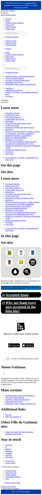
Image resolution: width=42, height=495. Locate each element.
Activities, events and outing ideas (17, 80)
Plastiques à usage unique (14, 140)
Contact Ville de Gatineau (14, 23)
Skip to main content (8, 15)
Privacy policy (10, 463)
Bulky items (9, 121)
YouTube (8, 455)
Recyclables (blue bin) (13, 117)
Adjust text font (10, 43)
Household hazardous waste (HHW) (18, 136)
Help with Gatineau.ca (13, 417)
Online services (10, 27)
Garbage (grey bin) (12, 115)
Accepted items (17, 295)
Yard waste (9, 154)
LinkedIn (8, 453)
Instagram (8, 451)
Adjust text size (10, 41)
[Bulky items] (21, 262)
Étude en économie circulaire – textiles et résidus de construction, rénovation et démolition (22, 132)
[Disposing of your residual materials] (26, 271)
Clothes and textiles (12, 125)
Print (7, 479)
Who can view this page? (21, 492)
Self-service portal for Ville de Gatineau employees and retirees (19, 433)
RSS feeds (9, 457)
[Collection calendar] (32, 262)
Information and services (14, 82)
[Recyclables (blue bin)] (32, 252)
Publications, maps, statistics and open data (20, 84)
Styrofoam (9, 96)
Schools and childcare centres (15, 150)
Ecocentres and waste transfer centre (18, 123)
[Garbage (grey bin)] (21, 252)
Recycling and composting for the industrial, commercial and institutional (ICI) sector (21, 143)
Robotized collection (12, 113)
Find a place (9, 25)
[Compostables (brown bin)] (9, 262)
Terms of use (9, 461)
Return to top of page (12, 483)
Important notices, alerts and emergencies (19, 76)
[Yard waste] (9, 252)
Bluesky (8, 449)
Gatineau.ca (9, 88)
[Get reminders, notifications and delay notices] (15, 271)
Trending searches (11, 37)
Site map (8, 415)
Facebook (8, 445)
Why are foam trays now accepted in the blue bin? (20, 307)
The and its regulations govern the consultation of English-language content (21, 5)
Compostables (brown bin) (14, 119)
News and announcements (14, 78)
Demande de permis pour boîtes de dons (19, 127)
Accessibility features (12, 477)
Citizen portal (10, 29)
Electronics (9, 129)
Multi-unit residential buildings (16, 138)
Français (8, 19)
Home (7, 21)
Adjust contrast (10, 45)
